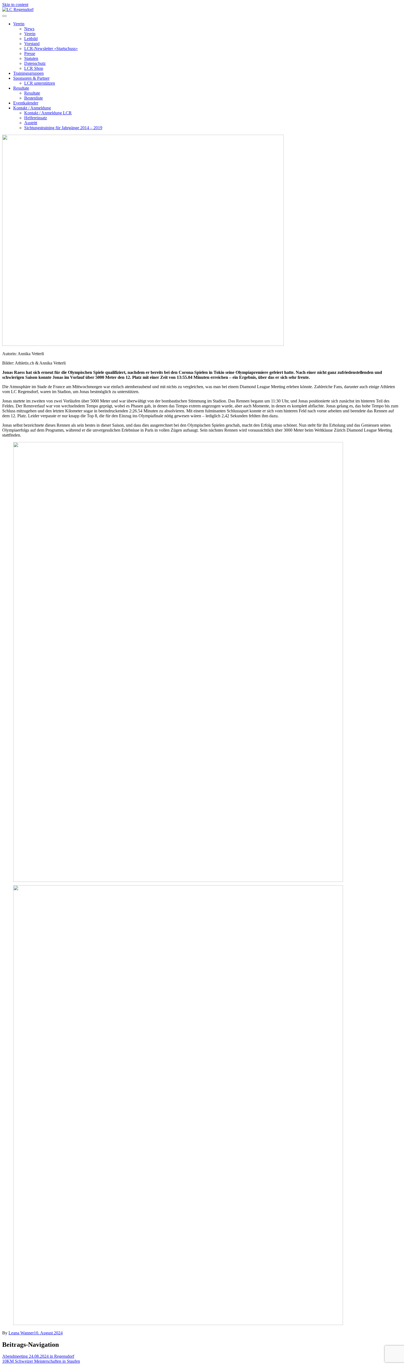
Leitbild (31, 38)
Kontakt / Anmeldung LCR (48, 113)
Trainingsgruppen (28, 73)
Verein (18, 23)
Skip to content (15, 4)
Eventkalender (25, 103)
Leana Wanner (21, 1333)
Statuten (31, 58)
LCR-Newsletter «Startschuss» (51, 48)
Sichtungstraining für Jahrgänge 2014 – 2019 (63, 127)
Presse (29, 53)
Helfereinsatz (35, 117)
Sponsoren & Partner (31, 78)
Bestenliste (33, 98)
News (29, 28)
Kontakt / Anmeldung (32, 108)
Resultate (21, 88)
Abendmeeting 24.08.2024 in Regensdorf (38, 1356)
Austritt (30, 122)
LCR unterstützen (39, 83)
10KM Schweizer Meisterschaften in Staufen (41, 1361)
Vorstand (32, 43)
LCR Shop (33, 68)
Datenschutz (35, 63)
